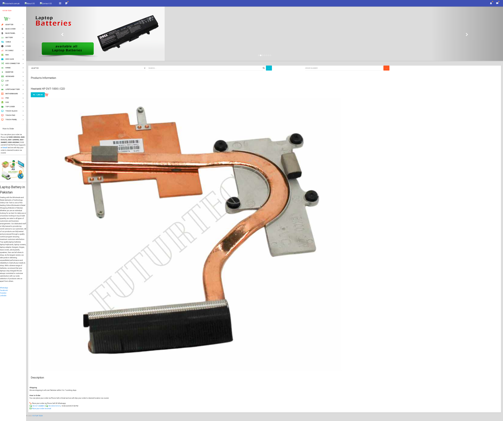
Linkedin (3, 296)
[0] (9, 18)
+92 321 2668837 (38, 406)
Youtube (3, 293)
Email (5, 148)
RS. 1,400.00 (38, 95)
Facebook (4, 290)
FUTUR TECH (37, 416)
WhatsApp (4, 288)
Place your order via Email (41, 408)
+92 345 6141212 (54, 406)
